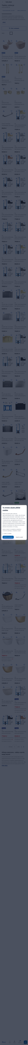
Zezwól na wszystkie (8, 537)
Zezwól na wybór (19, 537)
